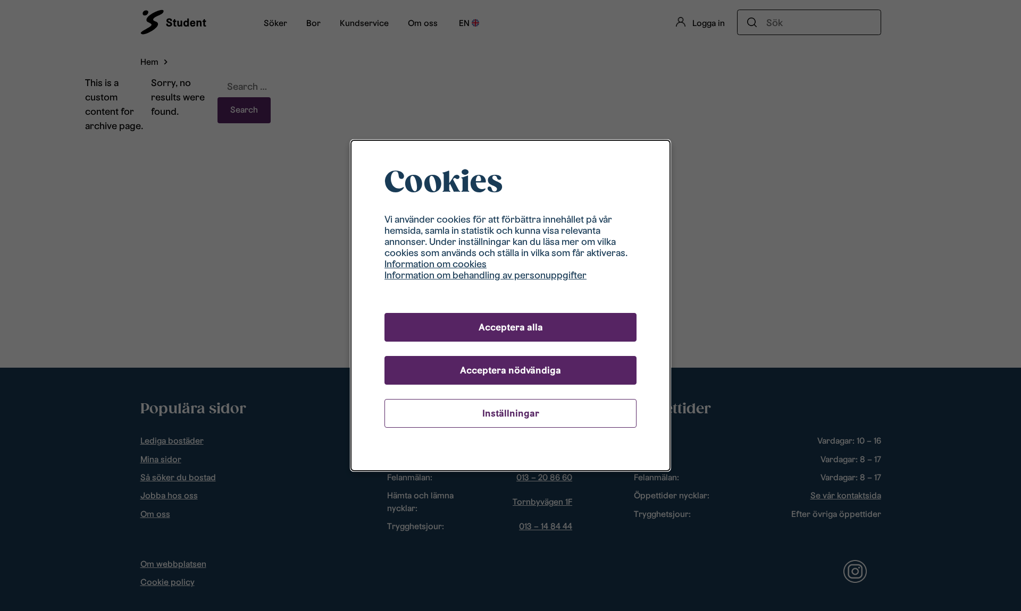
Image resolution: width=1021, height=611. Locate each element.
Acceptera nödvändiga (510, 370)
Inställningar (510, 413)
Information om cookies (435, 263)
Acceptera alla (511, 327)
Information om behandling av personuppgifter (485, 275)
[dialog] (510, 305)
